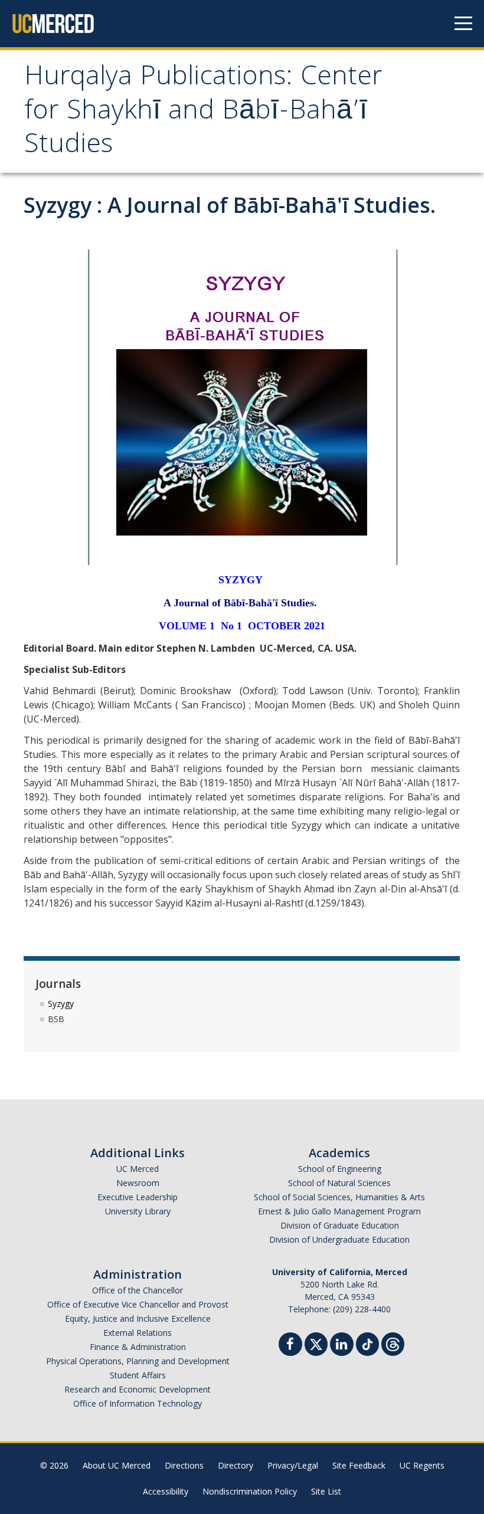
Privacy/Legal (292, 1465)
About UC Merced (117, 1465)
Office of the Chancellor (137, 1290)
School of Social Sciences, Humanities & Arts (339, 1197)
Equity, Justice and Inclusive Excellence (138, 1318)
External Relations (137, 1332)
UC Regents (422, 1465)
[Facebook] (290, 1345)
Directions (184, 1465)
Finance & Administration (138, 1346)
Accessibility (165, 1491)
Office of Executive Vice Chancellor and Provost (137, 1304)
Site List (326, 1491)
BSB (56, 1018)
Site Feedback (358, 1465)
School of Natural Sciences (339, 1182)
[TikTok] (367, 1343)
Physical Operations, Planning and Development (138, 1361)
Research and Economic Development (137, 1389)
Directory (235, 1465)
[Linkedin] (341, 1345)
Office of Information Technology (137, 1403)
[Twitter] (316, 1343)
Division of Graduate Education (339, 1225)
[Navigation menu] (463, 23)
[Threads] (393, 1343)
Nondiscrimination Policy (249, 1491)
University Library (138, 1211)
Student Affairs (138, 1375)
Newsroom (137, 1182)
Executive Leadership (137, 1197)
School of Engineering (339, 1168)
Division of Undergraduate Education (339, 1239)
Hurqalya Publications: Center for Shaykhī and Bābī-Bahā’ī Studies (203, 112)
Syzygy (61, 1003)
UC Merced (137, 1168)
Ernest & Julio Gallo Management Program (339, 1211)
